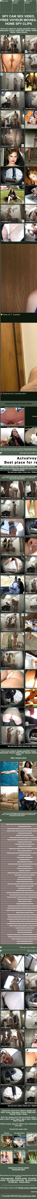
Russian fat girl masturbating (24, 879)
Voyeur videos (24, 1182)
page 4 (10, 449)
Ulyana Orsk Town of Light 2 (24, 899)
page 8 (26, 449)
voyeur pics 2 (21, 476)
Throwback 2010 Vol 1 (24, 859)
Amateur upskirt (21, 1178)
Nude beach (4, 30)
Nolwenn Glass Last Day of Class (24, 912)
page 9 (30, 449)
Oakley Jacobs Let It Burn (24, 901)
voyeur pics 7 (24, 477)
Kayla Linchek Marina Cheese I (25, 941)
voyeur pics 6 (16, 477)
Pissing (12, 30)
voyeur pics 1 (14, 476)
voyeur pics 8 (31, 477)
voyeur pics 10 (21, 478)
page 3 (6, 449)
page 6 (18, 449)
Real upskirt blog (7, 1178)
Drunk (33, 28)
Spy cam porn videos (15, 472)
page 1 (33, 1117)
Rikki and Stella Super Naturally (25, 881)
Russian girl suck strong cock (25, 868)
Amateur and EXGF (23, 28)
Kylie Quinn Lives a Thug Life (24, 930)
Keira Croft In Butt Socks (24, 866)
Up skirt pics (13, 1182)
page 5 (14, 449)
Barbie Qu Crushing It (24, 870)
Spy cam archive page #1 (29, 448)
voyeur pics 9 (13, 478)
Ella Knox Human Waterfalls (25, 932)
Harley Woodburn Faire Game (24, 861)
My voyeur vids (31, 1180)
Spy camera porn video (27, 1196)
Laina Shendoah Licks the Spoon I (25, 890)
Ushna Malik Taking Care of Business (24, 844)
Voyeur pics (27, 472)
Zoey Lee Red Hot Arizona (25, 850)
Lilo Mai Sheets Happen (25, 855)
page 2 (2, 449)
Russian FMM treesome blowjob (24, 903)
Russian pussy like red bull (25, 841)
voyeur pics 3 (29, 476)
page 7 (22, 449)
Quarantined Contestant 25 (25, 833)
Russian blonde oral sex (25, 826)
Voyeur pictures (21, 32)
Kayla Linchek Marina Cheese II (25, 943)
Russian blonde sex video (24, 877)
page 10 (35, 449)
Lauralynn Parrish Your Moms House (24, 927)
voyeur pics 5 (9, 477)
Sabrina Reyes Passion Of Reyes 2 (25, 835)
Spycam (28, 30)
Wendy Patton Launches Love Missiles (25, 875)
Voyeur (12, 32)
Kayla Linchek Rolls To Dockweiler (25, 886)
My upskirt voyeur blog (15, 1180)
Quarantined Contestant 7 (25, 888)
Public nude (20, 30)
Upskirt (34, 30)
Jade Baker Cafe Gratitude (25, 846)
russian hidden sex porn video (25, 857)
